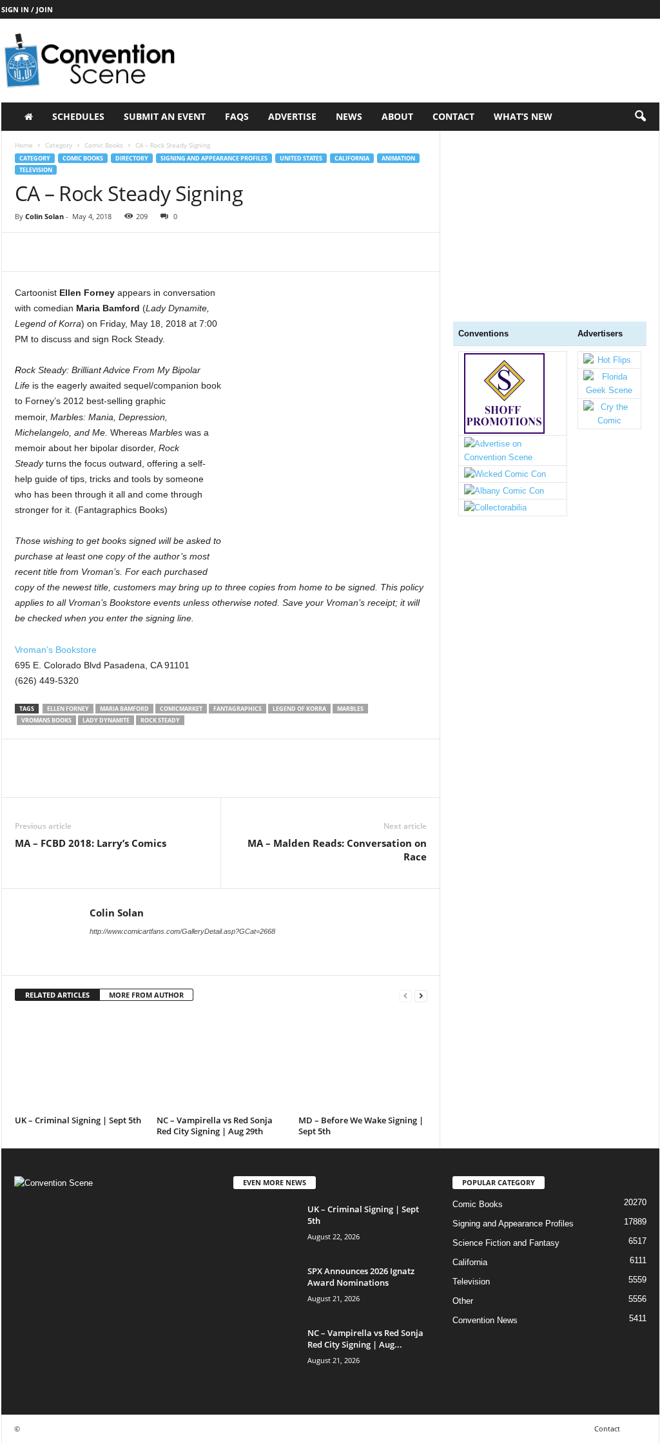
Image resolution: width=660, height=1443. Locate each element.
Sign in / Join (27, 9)
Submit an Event (165, 116)
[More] (146, 252)
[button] (640, 116)
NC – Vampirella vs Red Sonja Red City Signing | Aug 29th (215, 1125)
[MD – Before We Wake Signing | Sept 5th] (362, 1062)
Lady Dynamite (106, 720)
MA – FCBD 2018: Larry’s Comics (90, 843)
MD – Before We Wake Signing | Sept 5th (360, 1125)
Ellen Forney (68, 708)
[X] (57, 252)
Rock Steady (160, 720)
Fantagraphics (237, 708)
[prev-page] (405, 995)
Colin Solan (44, 216)
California (352, 158)
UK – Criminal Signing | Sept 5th (78, 1120)
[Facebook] (28, 252)
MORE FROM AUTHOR (146, 995)
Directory (131, 158)
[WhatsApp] (117, 252)
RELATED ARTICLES (57, 995)
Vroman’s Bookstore (56, 649)
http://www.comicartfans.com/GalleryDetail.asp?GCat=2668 (182, 931)
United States (301, 158)
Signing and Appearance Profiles (213, 158)
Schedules (78, 116)
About (397, 116)
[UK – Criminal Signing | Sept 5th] (79, 1062)
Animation (398, 158)
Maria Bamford (124, 708)
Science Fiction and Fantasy (505, 1243)
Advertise (292, 116)
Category (58, 145)
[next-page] (420, 995)
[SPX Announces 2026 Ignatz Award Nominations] (265, 1289)
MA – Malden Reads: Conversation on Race (337, 850)
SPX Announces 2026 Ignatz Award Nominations (360, 1276)
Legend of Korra (299, 708)
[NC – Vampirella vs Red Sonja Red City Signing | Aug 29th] (221, 1062)
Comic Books (103, 145)
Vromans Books (46, 720)
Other (462, 1301)
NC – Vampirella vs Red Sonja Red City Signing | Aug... (365, 1338)
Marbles (350, 708)
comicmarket (181, 708)
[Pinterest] (87, 252)
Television (35, 170)
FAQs (237, 116)
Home (24, 145)
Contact (453, 116)
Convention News (485, 1320)
